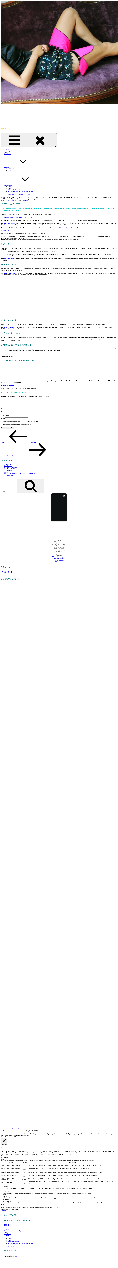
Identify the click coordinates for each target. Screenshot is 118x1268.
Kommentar (4, 409)
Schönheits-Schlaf (9, 475)
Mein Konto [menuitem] (7, 1234)
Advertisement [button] (5, 1199)
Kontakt (10, 186)
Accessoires (7, 464)
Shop (5, 152)
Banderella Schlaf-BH (9, 223)
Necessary (5, 1157)
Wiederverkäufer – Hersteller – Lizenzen (19, 194)
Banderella (4, 128)
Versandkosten (12, 172)
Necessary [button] (3, 1156)
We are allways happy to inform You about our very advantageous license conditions (59, 559)
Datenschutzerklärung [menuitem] (14, 1241)
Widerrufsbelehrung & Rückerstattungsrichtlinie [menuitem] (21, 1243)
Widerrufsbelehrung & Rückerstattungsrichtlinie (21, 191)
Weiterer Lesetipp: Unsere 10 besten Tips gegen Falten (19, 217)
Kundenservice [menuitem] (8, 1237)
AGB (9, 188)
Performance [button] (4, 1190)
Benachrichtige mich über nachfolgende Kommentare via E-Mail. (20, 421)
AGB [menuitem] (9, 1240)
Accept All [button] (13, 1137)
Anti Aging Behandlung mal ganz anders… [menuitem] (16, 1231)
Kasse (9, 170)
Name (3, 412)
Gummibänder (8, 470)
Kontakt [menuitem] (10, 1238)
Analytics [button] (3, 1194)
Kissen (6, 472)
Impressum (11, 193)
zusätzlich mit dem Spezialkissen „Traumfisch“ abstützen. (68, 227)
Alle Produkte (8, 466)
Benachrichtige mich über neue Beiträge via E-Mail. (17, 424)
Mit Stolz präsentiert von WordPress (23, 1128)
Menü (54, 146)
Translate (17, 1256)
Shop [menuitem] (5, 1232)
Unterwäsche (7, 476)
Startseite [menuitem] (6, 1229)
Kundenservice (8, 185)
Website (3, 418)
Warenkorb (7, 167)
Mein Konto (7, 154)
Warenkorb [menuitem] (7, 1235)
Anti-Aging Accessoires (10, 467)
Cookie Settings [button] (5, 1137)
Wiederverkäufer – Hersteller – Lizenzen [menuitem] (19, 1245)
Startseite (6, 149)
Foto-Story (7, 151)
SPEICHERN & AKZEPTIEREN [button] (10, 1209)
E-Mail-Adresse (5, 415)
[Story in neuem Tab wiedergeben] (59, 507)
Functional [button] (3, 1185)
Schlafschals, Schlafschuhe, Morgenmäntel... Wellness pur (20, 473)
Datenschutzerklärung (14, 189)
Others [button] (2, 1204)
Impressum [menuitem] (11, 1246)
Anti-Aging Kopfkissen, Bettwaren (13, 469)
